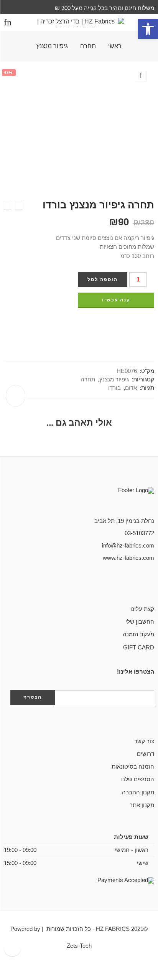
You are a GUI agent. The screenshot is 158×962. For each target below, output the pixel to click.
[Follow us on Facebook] (152, 584)
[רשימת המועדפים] (140, 75)
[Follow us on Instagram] (127, 584)
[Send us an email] (139, 584)
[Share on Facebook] (152, 323)
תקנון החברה (138, 792)
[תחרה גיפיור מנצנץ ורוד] (18, 205)
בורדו (114, 388)
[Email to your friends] (109, 323)
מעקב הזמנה (138, 634)
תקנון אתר (142, 805)
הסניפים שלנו (137, 779)
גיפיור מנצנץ (52, 46)
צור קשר (144, 741)
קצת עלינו (142, 609)
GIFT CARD (138, 647)
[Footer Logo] (115, 499)
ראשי (115, 46)
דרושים (145, 754)
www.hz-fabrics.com (128, 558)
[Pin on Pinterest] (137, 323)
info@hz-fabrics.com (128, 546)
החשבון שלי (139, 622)
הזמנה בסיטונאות (133, 767)
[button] (148, 29)
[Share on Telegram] (123, 323)
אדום (131, 388)
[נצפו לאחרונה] (12, 947)
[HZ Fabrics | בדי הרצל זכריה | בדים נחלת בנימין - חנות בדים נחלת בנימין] (79, 22)
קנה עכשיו (116, 300)
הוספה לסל (102, 279)
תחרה (88, 46)
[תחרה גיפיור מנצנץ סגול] (7, 205)
